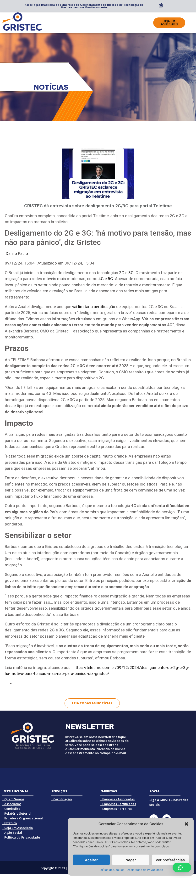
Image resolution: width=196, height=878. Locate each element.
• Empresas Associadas (117, 799)
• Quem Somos (13, 799)
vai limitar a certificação (93, 306)
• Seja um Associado (17, 828)
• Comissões (11, 808)
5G (110, 278)
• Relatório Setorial (16, 813)
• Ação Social (12, 832)
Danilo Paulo (17, 253)
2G (121, 272)
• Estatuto (9, 823)
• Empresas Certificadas (118, 804)
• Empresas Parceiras (116, 808)
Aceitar (91, 860)
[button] (186, 824)
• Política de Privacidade (21, 837)
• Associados (11, 804)
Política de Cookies (111, 870)
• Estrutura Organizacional (22, 818)
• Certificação (61, 799)
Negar (130, 860)
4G (101, 278)
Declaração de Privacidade (145, 870)
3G (131, 272)
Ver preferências (170, 860)
